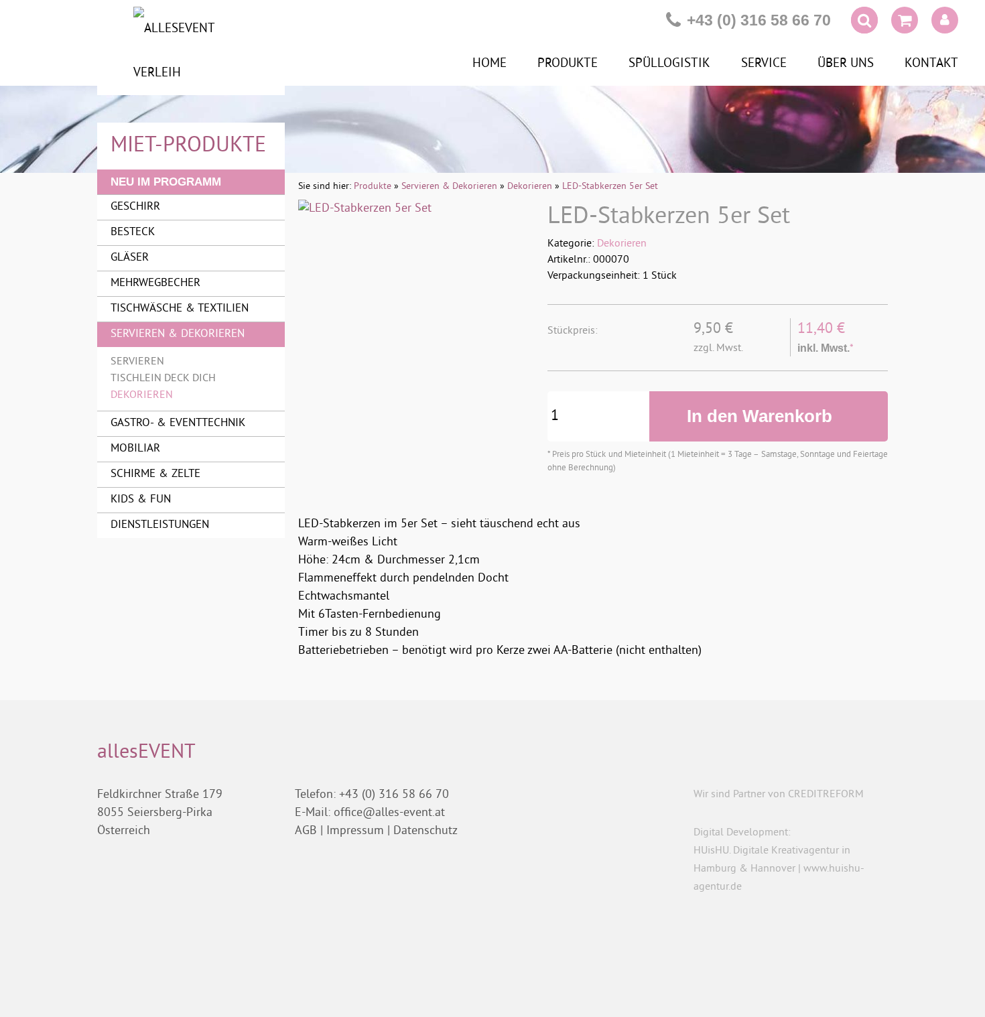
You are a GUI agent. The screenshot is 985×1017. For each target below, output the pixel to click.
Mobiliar (135, 449)
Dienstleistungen (160, 525)
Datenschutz (425, 831)
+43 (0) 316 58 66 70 (759, 20)
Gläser (130, 258)
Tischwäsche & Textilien (180, 308)
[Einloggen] (944, 20)
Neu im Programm (166, 182)
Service (764, 64)
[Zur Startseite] (191, 51)
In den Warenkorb (762, 416)
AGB (306, 831)
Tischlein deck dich (163, 378)
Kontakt (931, 64)
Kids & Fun (141, 499)
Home (489, 64)
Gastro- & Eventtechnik (178, 423)
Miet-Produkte (188, 146)
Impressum (355, 831)
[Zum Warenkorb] (904, 23)
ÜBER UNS (845, 64)
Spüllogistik (669, 64)
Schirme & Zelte (155, 474)
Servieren (137, 361)
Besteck (133, 232)
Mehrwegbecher (155, 283)
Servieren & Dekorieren (178, 334)
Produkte (567, 64)
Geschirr (135, 207)
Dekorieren (622, 244)
